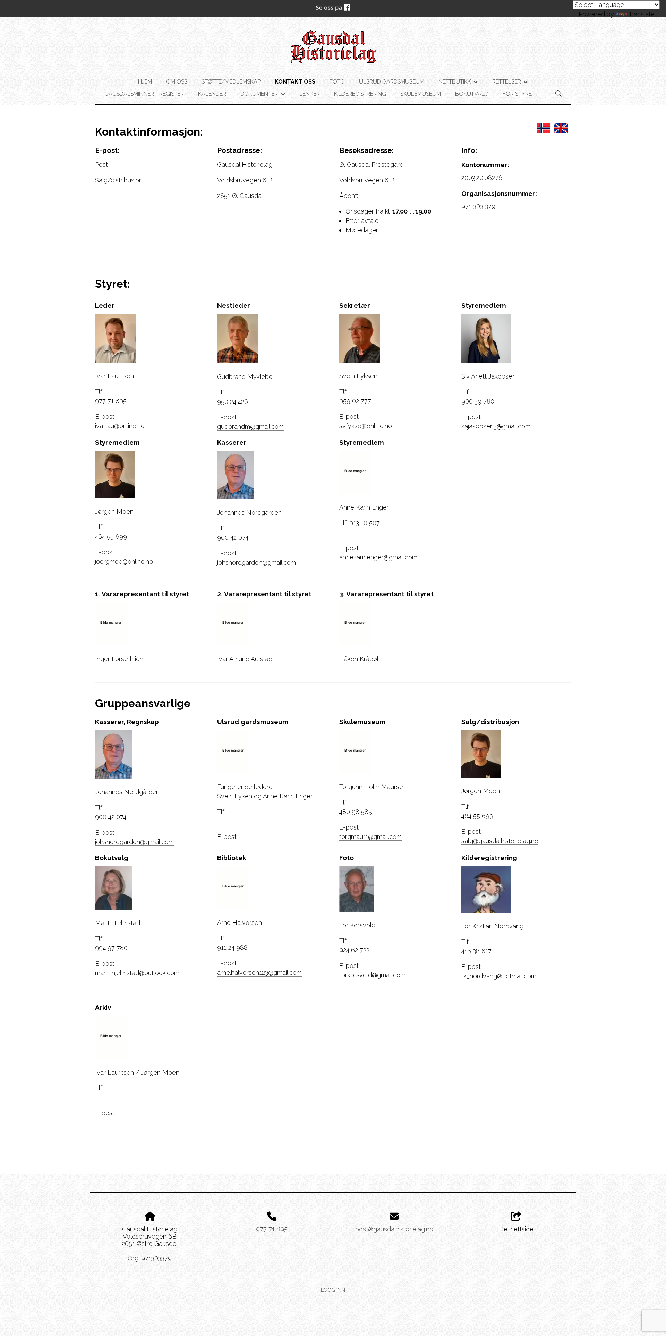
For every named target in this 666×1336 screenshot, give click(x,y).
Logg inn (333, 1290)
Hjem (145, 81)
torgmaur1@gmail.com (370, 836)
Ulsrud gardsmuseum (391, 81)
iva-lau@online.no (120, 426)
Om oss (176, 81)
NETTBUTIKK (458, 82)
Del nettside (516, 1229)
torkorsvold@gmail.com (372, 975)
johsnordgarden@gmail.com (256, 562)
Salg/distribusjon (119, 180)
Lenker (309, 93)
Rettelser (510, 82)
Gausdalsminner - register (144, 93)
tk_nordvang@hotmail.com (498, 976)
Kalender (212, 93)
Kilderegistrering (360, 93)
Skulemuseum (420, 93)
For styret (519, 93)
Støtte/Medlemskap (231, 81)
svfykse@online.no (365, 426)
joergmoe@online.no (124, 561)
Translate (642, 14)
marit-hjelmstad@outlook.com (137, 973)
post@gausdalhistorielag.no (394, 1229)
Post (101, 164)
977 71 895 (272, 1229)
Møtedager (361, 230)
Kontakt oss (295, 81)
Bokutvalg (471, 93)
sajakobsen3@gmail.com (495, 426)
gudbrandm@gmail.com (250, 426)
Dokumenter (262, 94)
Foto (337, 81)
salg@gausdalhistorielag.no (499, 840)
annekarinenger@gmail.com (378, 557)
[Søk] (558, 93)
